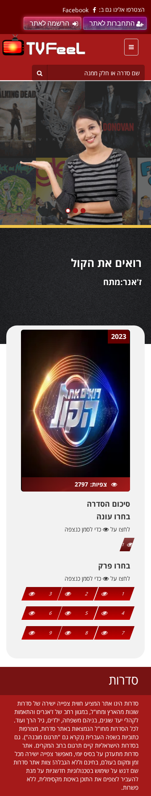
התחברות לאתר (112, 23)
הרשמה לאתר (49, 23)
